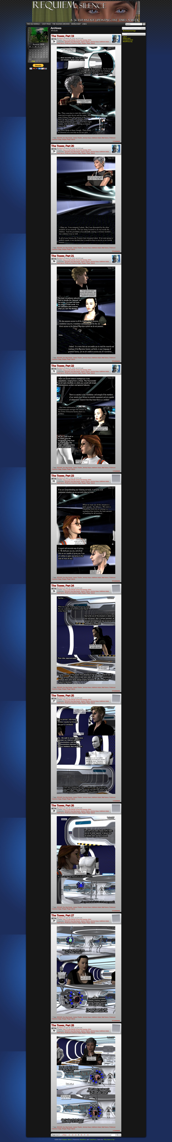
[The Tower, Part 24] (86, 683)
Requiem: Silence (89, 12)
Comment (116, 141)
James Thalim (85, 42)
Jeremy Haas (94, 42)
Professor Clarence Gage (73, 43)
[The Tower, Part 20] (86, 244)
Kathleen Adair (104, 42)
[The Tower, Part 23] (86, 573)
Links (84, 24)
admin (61, 38)
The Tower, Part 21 (62, 255)
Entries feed (126, 38)
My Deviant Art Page (129, 31)
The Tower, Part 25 (62, 695)
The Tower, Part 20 (62, 145)
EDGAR (67, 42)
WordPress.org (127, 41)
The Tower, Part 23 (62, 475)
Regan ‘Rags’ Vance (88, 43)
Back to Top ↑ (111, 1139)
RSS (105, 1139)
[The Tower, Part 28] (86, 1123)
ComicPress (92, 1139)
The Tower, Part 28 (62, 1025)
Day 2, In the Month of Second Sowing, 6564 (77, 40)
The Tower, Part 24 (62, 585)
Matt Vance (60, 43)
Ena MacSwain (75, 42)
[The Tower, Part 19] (86, 134)
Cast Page (46, 24)
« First (64, 1135)
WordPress (83, 1139)
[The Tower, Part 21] (86, 354)
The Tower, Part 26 (62, 805)
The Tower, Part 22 (62, 365)
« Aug (33, 61)
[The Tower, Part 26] (86, 903)
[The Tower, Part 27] (86, 1013)
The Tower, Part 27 (62, 915)
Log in (125, 36)
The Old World (33, 24)
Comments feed (128, 40)
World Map (76, 24)
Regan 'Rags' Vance (68, 139)
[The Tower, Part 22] (86, 463)
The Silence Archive (61, 24)
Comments (116, 251)
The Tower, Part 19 (62, 35)
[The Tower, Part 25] (86, 793)
